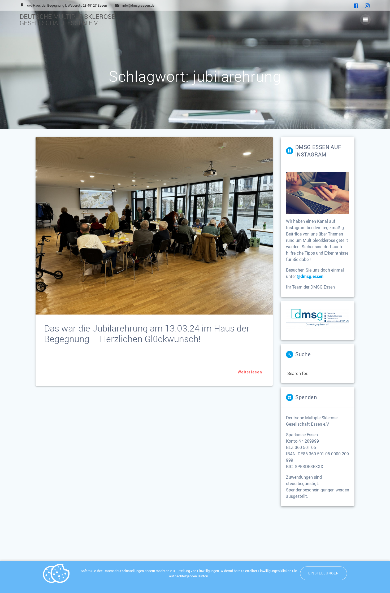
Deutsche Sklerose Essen (67, 19)
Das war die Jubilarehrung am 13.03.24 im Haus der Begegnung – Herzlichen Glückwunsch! (147, 333)
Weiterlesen (250, 372)
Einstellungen (323, 573)
